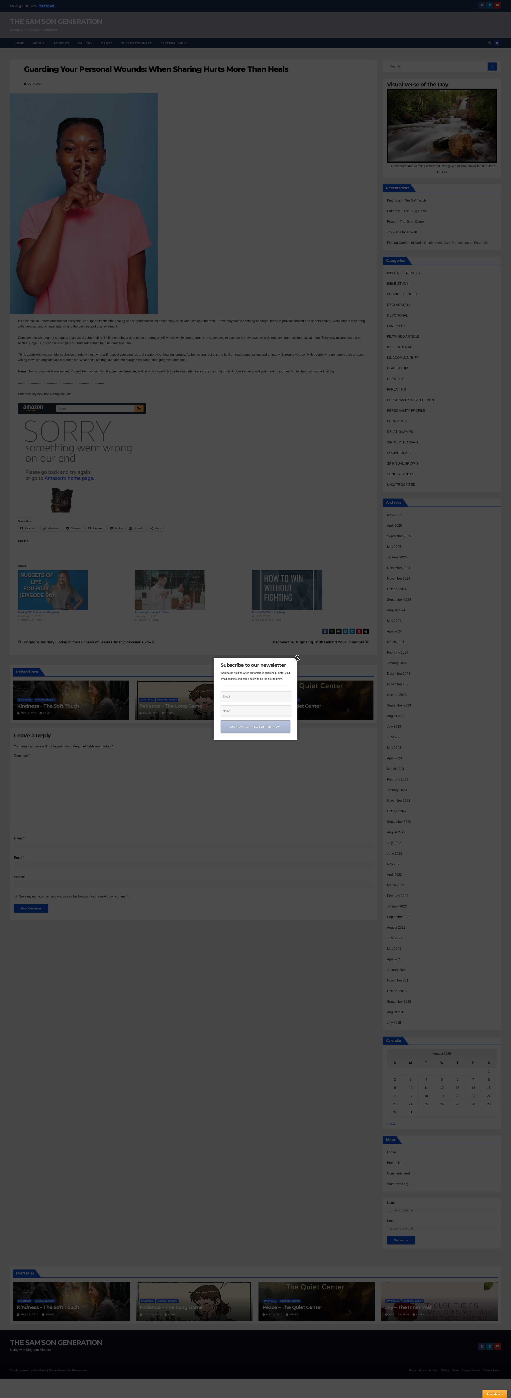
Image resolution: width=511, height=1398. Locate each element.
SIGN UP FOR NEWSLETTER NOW (255, 726)
